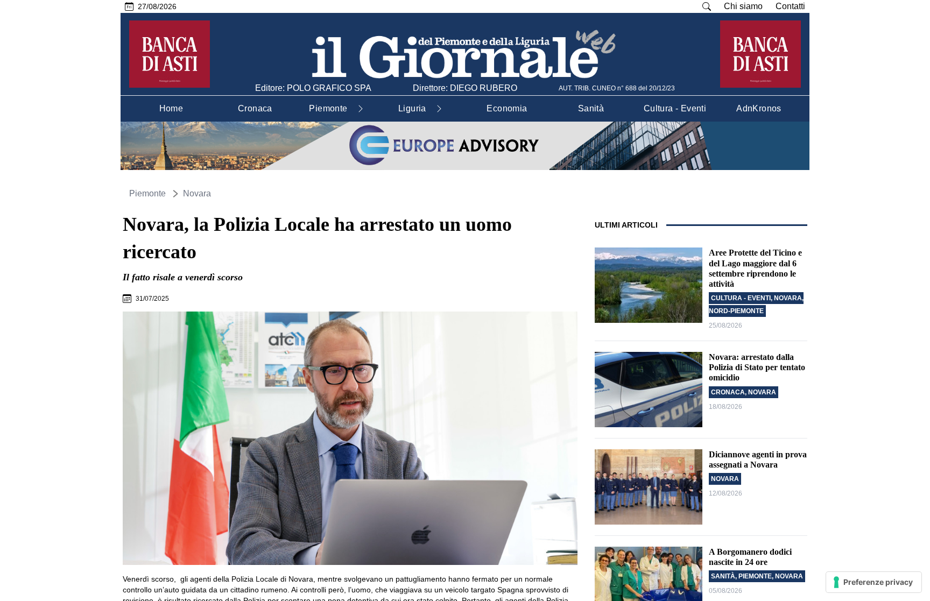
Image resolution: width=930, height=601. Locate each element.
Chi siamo (743, 6)
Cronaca (728, 392)
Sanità (723, 576)
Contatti (790, 6)
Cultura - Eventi (741, 298)
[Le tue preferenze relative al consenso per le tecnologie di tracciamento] (873, 582)
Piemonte (147, 193)
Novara (197, 193)
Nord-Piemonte (736, 311)
